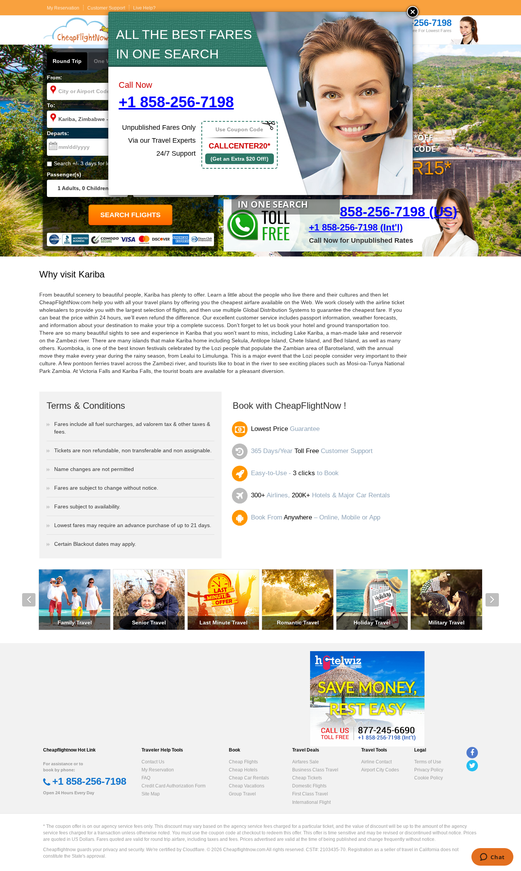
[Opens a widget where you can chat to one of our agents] (492, 857)
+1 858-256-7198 (176, 102)
